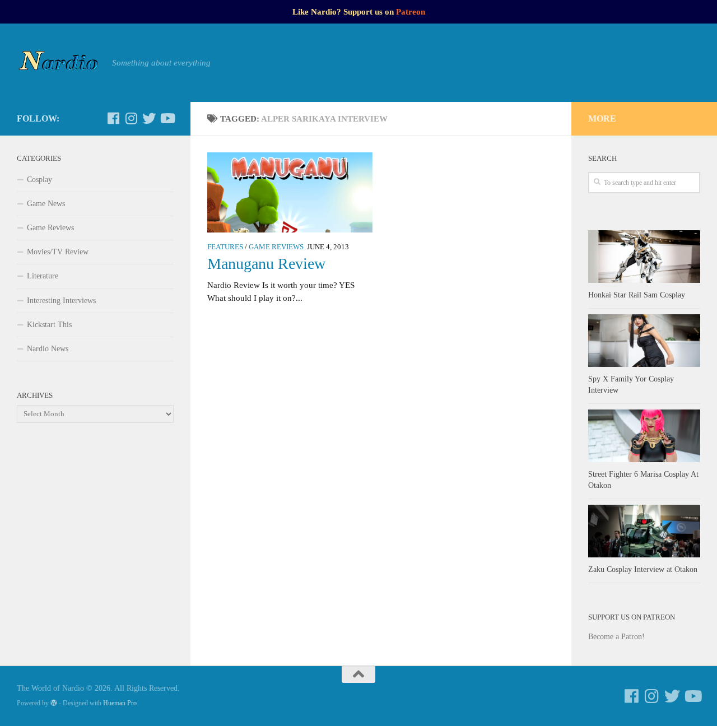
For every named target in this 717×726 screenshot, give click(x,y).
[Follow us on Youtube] (167, 118)
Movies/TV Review (58, 252)
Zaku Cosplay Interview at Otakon (642, 569)
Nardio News (47, 349)
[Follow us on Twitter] (149, 118)
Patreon (410, 11)
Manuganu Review (266, 263)
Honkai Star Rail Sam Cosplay (636, 295)
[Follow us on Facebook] (113, 118)
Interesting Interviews (61, 300)
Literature (42, 276)
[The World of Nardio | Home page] (59, 63)
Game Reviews (276, 247)
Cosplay (39, 179)
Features (225, 247)
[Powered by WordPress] (53, 703)
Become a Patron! (616, 636)
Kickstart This (49, 324)
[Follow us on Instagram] (131, 118)
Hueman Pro (120, 703)
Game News (46, 203)
